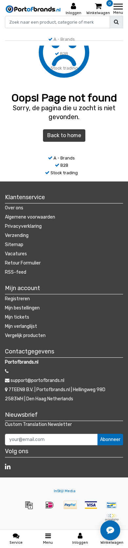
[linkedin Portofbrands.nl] (8, 467)
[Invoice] (31, 508)
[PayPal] (72, 508)
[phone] (7, 371)
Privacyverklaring (23, 226)
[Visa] (93, 508)
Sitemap (14, 244)
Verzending (17, 235)
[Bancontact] (113, 508)
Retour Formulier (23, 263)
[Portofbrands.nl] (33, 9)
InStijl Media (64, 491)
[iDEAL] (51, 508)
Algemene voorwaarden (30, 217)
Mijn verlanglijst (21, 326)
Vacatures (16, 254)
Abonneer (110, 439)
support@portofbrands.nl (37, 380)
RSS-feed (15, 272)
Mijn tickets (17, 317)
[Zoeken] (116, 22)
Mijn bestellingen (22, 308)
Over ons (14, 208)
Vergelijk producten (25, 335)
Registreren (17, 299)
